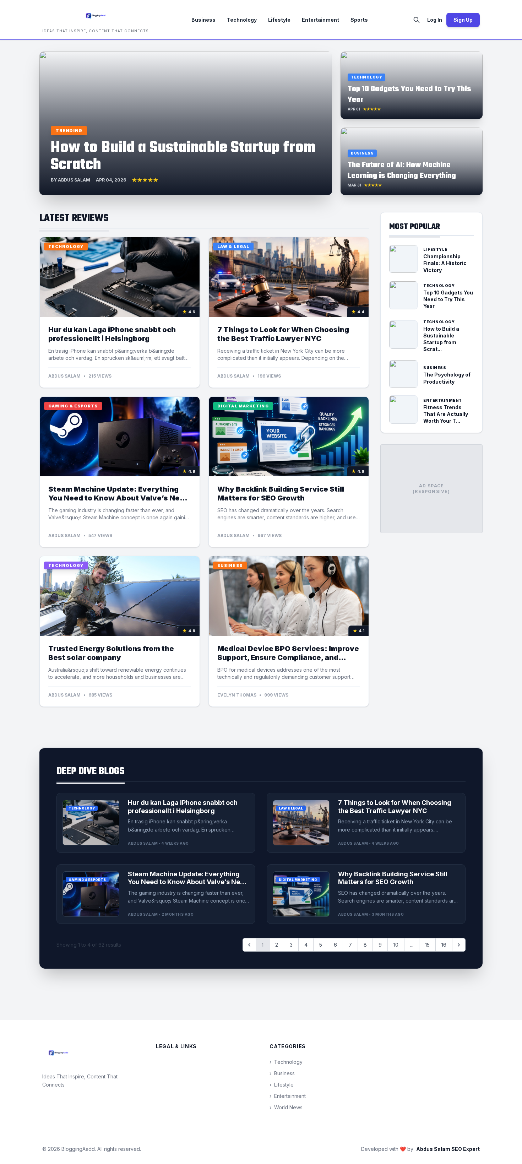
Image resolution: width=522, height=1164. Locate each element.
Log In (434, 20)
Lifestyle (279, 20)
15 (427, 945)
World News (286, 1107)
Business (203, 20)
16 (443, 945)
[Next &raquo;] (459, 945)
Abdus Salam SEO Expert (448, 1149)
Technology (242, 20)
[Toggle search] (416, 19)
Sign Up (463, 20)
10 (395, 945)
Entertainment (320, 20)
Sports (359, 20)
